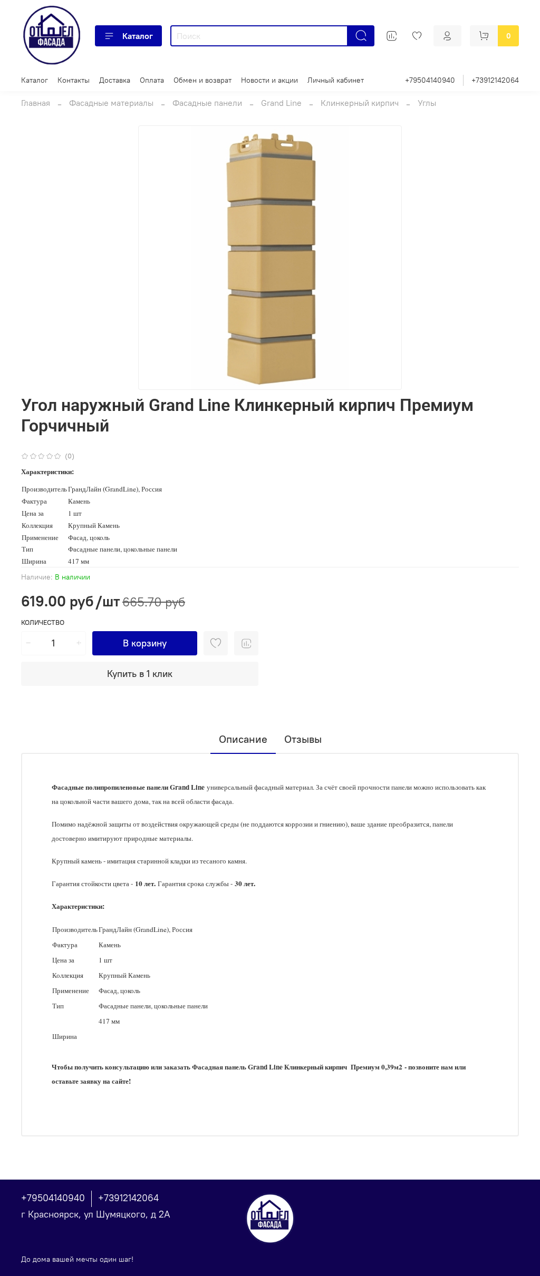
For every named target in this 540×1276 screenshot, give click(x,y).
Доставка (114, 80)
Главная (35, 102)
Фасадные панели (207, 102)
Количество (42, 622)
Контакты (73, 80)
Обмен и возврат (202, 80)
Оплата (152, 80)
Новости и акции (269, 80)
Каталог (137, 36)
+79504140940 (430, 80)
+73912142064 (495, 80)
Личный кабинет (335, 80)
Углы (427, 102)
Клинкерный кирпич (360, 102)
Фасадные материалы (111, 102)
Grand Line (281, 102)
